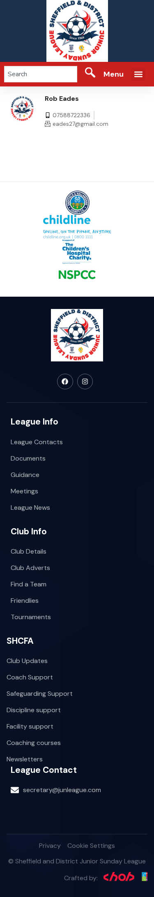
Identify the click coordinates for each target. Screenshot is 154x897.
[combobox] (40, 74)
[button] (138, 74)
